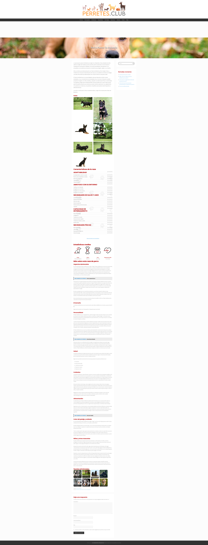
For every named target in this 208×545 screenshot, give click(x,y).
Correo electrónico (77, 520)
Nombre (75, 515)
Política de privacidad (118, 542)
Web (74, 525)
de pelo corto (81, 489)
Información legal (112, 542)
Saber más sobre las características (93, 238)
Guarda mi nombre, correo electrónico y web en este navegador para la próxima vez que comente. (92, 529)
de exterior (77, 489)
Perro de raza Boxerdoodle (124, 86)
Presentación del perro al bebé (124, 74)
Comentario (76, 501)
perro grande (89, 489)
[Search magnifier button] (133, 63)
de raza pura (85, 489)
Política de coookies (107, 542)
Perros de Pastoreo (78, 488)
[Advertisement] (104, 29)
